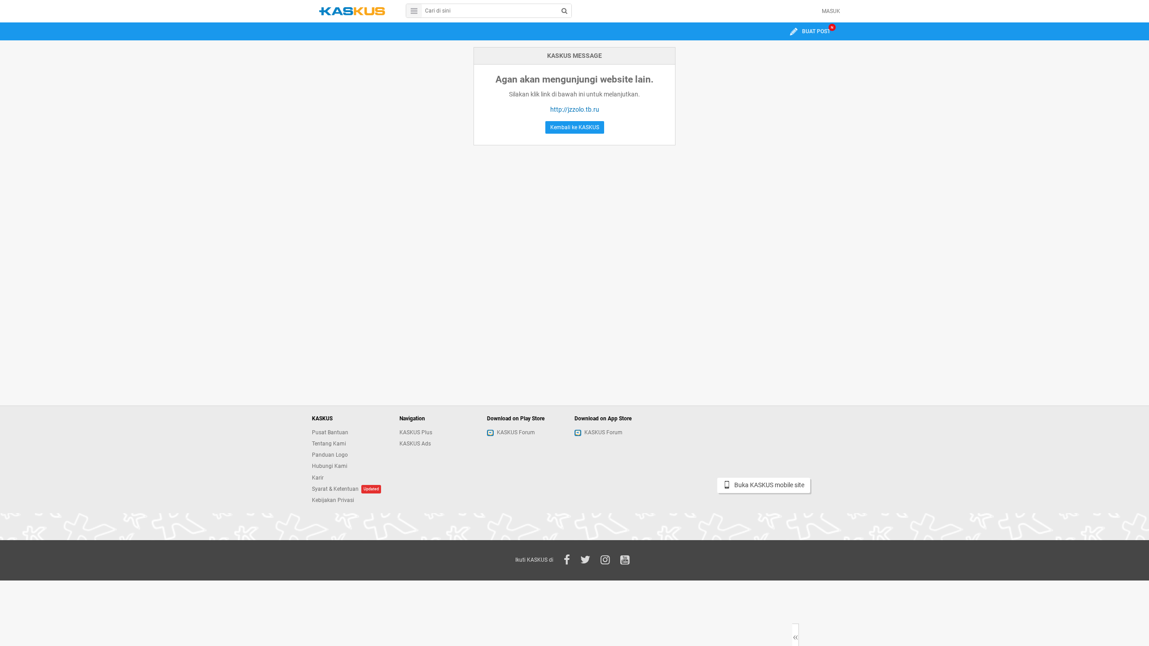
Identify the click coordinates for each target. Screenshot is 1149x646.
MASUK (831, 11)
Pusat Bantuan (330, 432)
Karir (318, 478)
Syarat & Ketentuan (335, 489)
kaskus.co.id (352, 11)
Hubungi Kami (329, 466)
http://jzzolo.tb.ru (574, 109)
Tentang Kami (329, 444)
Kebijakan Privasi (333, 500)
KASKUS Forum (516, 432)
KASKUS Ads (415, 444)
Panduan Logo (330, 455)
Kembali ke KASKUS (574, 127)
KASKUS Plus (415, 432)
